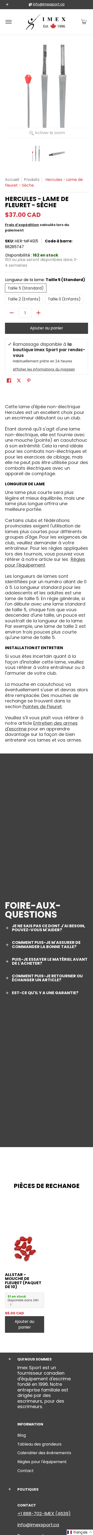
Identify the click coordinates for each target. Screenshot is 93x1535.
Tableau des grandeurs (39, 1444)
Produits (31, 179)
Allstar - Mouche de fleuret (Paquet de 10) (23, 1280)
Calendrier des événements (44, 1453)
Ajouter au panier (46, 328)
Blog (21, 1435)
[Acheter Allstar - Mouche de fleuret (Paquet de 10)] (24, 1248)
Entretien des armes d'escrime (41, 726)
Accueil (12, 179)
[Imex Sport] (45, 22)
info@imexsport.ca (48, 4)
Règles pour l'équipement (42, 1462)
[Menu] (8, 22)
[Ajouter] (38, 312)
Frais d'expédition (22, 224)
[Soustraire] (11, 312)
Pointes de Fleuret (42, 706)
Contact (25, 1471)
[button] (84, 22)
